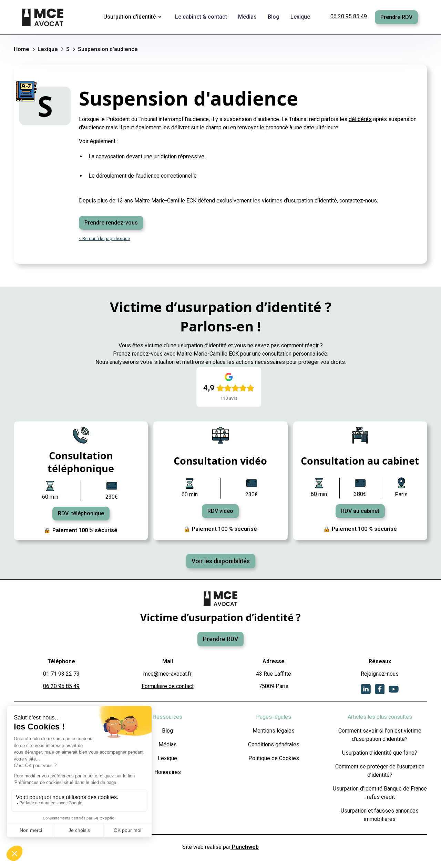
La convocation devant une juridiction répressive (146, 156)
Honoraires (167, 772)
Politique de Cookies (273, 758)
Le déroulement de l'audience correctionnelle (143, 175)
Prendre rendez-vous (111, 222)
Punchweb (244, 847)
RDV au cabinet (360, 511)
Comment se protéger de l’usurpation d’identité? (379, 770)
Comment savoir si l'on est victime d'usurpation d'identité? (379, 734)
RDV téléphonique (81, 513)
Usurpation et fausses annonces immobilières (380, 814)
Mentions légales (274, 730)
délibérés (360, 119)
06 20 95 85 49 (348, 16)
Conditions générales (273, 744)
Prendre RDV (396, 17)
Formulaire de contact (168, 686)
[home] (43, 17)
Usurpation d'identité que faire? (379, 752)
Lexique (167, 758)
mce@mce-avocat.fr (167, 673)
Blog (167, 730)
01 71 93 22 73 (61, 673)
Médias (167, 744)
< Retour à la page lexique (104, 238)
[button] (134, 17)
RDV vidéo (220, 511)
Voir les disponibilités (221, 561)
